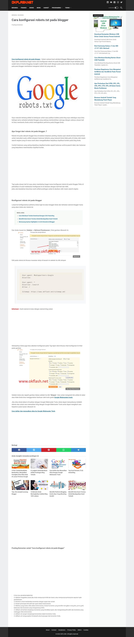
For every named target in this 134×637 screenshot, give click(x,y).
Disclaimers (61, 630)
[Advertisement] (49, 42)
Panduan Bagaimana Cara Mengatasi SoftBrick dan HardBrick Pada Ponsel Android (107, 71)
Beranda (15, 8)
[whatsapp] (63, 450)
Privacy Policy (71, 630)
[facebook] (114, 2)
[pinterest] (48, 450)
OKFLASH (63, 634)
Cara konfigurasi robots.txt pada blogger (26, 59)
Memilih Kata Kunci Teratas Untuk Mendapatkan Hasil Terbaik (38, 219)
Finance (23, 8)
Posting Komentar (17, 25)
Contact (54, 630)
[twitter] (121, 2)
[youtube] (111, 2)
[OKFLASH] (24, 2)
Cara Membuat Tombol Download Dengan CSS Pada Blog (36, 216)
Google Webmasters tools (63, 397)
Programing (56, 8)
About (48, 630)
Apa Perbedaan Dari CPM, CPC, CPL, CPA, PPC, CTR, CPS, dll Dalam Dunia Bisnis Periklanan (107, 86)
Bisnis (31, 8)
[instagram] (118, 2)
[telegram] (78, 450)
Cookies (85, 630)
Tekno (67, 8)
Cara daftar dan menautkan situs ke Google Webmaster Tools (33, 411)
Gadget (46, 8)
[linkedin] (108, 2)
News (39, 8)
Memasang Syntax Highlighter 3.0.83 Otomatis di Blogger (37, 222)
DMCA (80, 630)
